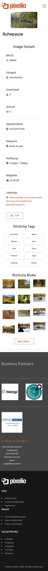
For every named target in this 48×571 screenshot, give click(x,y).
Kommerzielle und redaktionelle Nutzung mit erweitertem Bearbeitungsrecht (24, 201)
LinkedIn (9, 539)
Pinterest (9, 553)
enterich (14, 255)
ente (14, 248)
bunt (34, 241)
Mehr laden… (24, 341)
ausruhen (14, 234)
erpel (34, 255)
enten (34, 248)
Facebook (9, 542)
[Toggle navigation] (44, 6)
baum (34, 234)
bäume (14, 241)
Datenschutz (11, 498)
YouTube (9, 550)
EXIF (16, 215)
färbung (14, 262)
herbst (34, 262)
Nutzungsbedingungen (15, 516)
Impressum (10, 505)
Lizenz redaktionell (13, 520)
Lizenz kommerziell (13, 524)
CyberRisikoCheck (15, 441)
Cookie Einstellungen (14, 502)
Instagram (9, 546)
